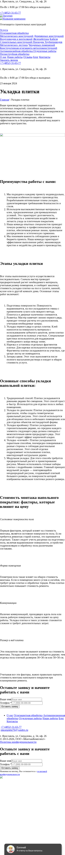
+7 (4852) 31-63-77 (10, 12)
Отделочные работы (44, 51)
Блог (35, 57)
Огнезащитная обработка (14, 33)
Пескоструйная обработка (14, 54)
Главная (4, 99)
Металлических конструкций (16, 36)
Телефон (6, 702)
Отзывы (27, 57)
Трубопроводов (53, 42)
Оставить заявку (9, 706)
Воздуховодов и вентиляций (16, 39)
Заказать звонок (9, 60)
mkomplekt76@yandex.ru (14, 730)
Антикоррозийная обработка (16, 51)
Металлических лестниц (14, 45)
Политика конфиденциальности (18, 742)
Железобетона (41, 39)
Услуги (4, 30)
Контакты (44, 57)
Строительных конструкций (16, 42)
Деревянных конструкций (49, 36)
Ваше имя (5, 699)
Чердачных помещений (41, 45)
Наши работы (15, 57)
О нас (3, 57)
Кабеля (54, 39)
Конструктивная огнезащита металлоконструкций (28, 48)
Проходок (39, 42)
